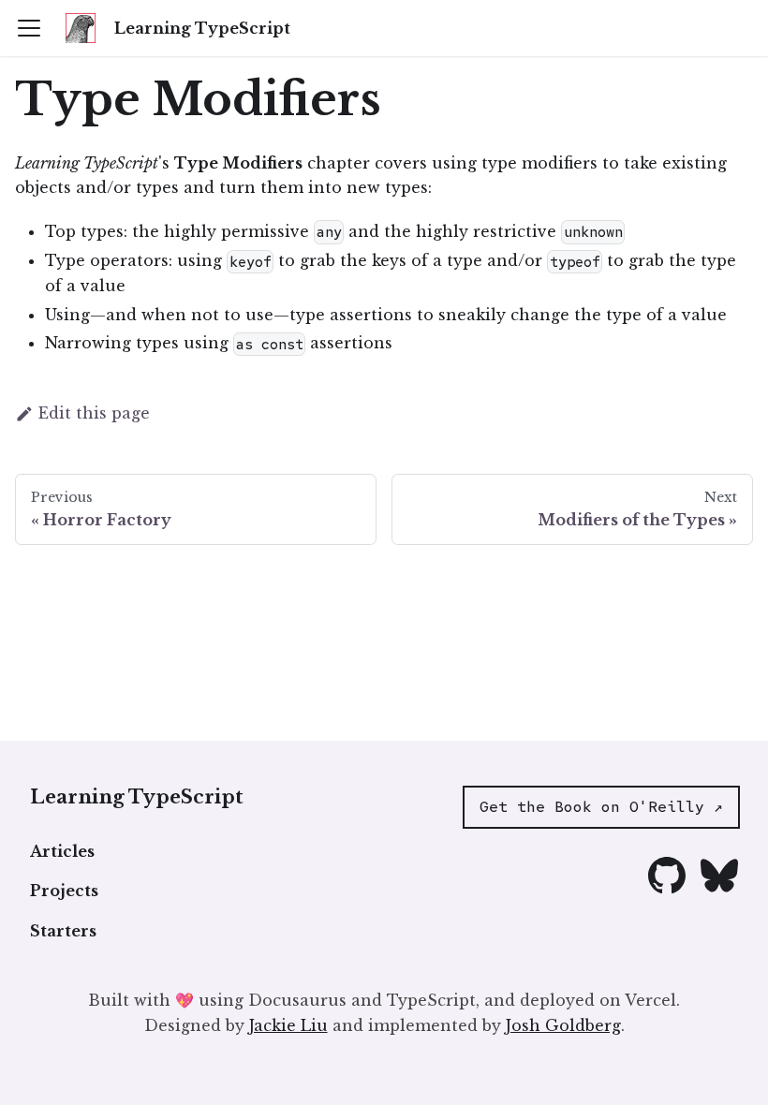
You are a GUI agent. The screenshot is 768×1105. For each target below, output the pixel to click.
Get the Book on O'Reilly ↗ (601, 807)
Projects (64, 890)
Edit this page (94, 413)
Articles (62, 851)
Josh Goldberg (563, 1025)
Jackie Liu (288, 1025)
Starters (63, 930)
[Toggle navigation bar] (29, 28)
